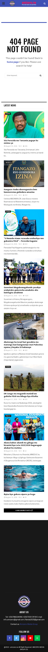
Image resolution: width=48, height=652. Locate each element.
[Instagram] (23, 638)
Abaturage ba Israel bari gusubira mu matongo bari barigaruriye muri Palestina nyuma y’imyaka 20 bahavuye (23, 344)
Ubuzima (8, 467)
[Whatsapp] (37, 638)
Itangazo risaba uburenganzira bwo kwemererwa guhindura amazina (20, 191)
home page (13, 62)
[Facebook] (9, 638)
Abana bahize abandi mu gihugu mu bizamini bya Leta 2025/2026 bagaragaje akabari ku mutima (23, 445)
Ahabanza (9, 162)
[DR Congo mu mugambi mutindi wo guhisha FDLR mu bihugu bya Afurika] (24, 378)
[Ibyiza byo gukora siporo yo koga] (24, 478)
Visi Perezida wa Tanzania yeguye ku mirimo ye (21, 142)
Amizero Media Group (29, 624)
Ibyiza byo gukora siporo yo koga (19, 494)
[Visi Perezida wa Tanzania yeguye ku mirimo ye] (24, 124)
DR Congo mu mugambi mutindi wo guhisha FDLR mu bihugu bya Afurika (21, 395)
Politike (8, 113)
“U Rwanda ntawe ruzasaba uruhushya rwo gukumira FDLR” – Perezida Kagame (24, 240)
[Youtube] (30, 638)
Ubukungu (9, 260)
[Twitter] (16, 638)
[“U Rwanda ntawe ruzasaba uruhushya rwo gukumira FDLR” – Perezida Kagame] (24, 222)
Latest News (10, 105)
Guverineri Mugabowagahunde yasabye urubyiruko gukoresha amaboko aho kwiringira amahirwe (22, 290)
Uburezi (8, 416)
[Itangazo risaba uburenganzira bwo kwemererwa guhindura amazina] (24, 173)
